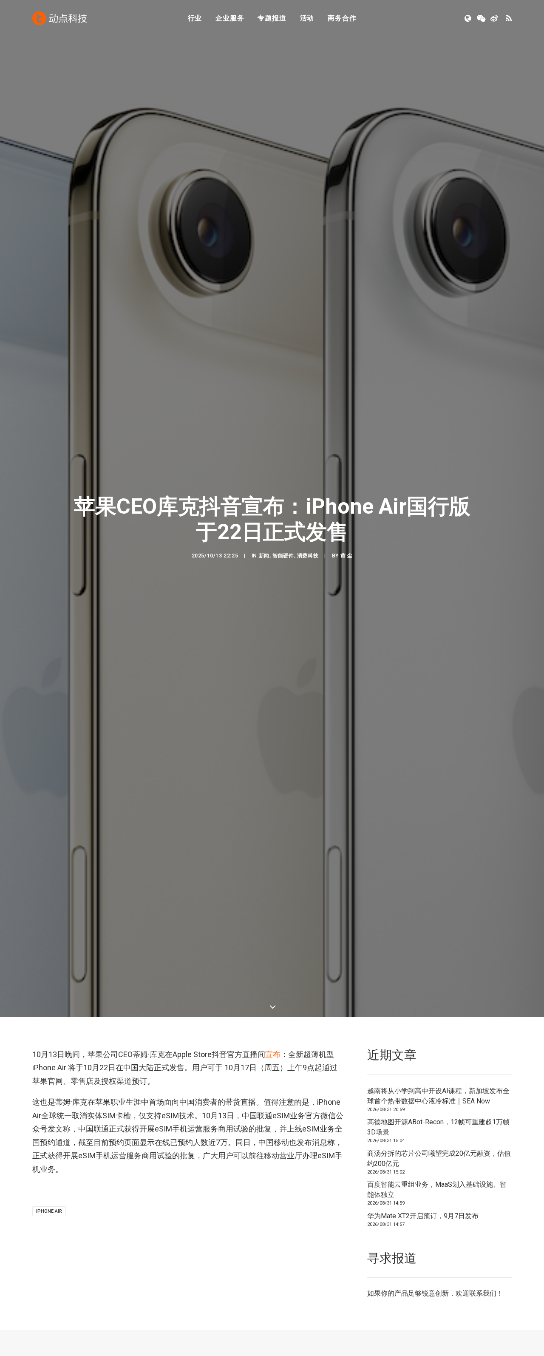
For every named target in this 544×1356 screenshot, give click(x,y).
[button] (468, 18)
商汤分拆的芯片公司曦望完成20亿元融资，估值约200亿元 (439, 1158)
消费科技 (307, 556)
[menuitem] (195, 18)
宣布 (272, 1054)
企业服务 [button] (229, 18)
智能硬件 (283, 556)
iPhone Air (49, 1211)
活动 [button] (307, 18)
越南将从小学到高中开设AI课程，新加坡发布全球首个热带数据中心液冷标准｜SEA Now (438, 1096)
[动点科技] (59, 18)
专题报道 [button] (272, 18)
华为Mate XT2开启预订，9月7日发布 (423, 1216)
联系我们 (482, 1293)
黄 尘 (346, 556)
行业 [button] (195, 18)
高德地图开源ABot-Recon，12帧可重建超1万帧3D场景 (438, 1127)
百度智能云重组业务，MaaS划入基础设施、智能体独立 (437, 1189)
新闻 (264, 556)
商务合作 (342, 18)
